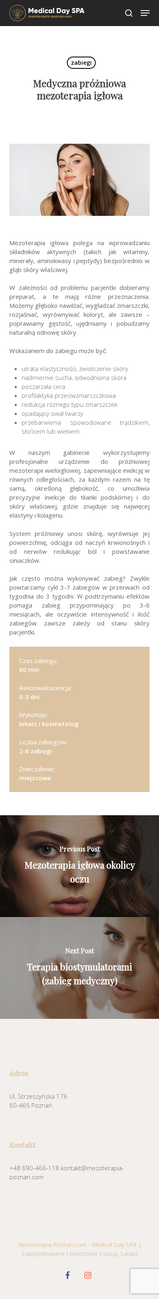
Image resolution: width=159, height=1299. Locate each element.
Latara (129, 1253)
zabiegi (81, 62)
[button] (145, 13)
